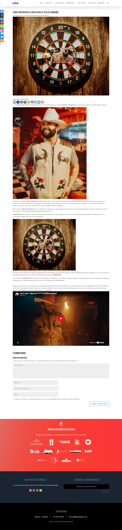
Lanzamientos (33, 15)
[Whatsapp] (28, 102)
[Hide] (0, 44)
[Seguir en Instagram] (30, 490)
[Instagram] (31, 102)
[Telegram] (35, 102)
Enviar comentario (99, 403)
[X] (18, 102)
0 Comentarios (44, 15)
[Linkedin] (21, 102)
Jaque (17, 15)
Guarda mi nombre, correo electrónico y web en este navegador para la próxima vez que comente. (47, 399)
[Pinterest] (25, 102)
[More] (42, 102)
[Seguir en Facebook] (34, 490)
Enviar (106, 491)
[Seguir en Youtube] (37, 490)
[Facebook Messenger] (38, 102)
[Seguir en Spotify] (40, 490)
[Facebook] (14, 102)
